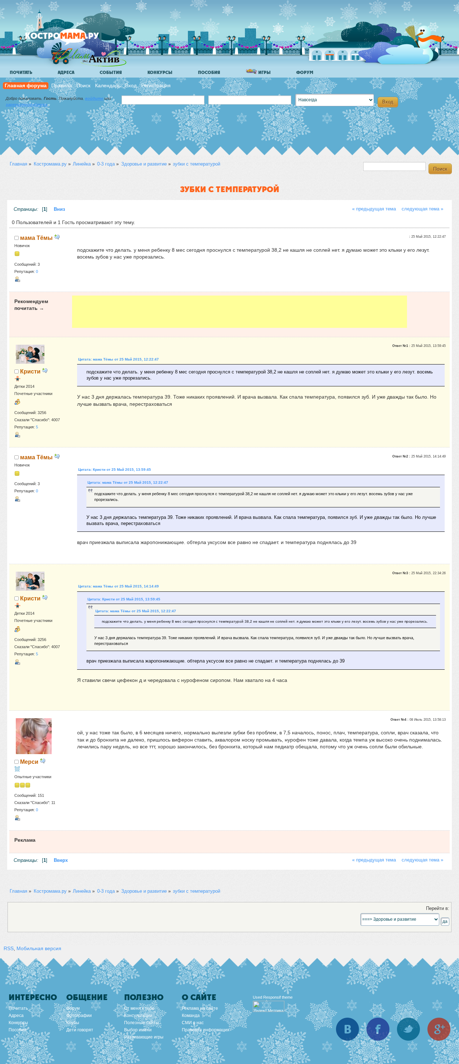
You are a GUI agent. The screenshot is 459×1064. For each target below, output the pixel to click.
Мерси (29, 761)
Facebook (377, 1029)
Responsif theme (278, 997)
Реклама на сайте (200, 1008)
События (111, 72)
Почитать (21, 72)
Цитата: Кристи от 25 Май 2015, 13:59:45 (114, 469)
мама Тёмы (36, 237)
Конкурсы (159, 72)
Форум (304, 72)
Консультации (138, 1015)
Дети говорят (79, 1029)
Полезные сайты (141, 1022)
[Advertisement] (239, 312)
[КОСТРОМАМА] (74, 39)
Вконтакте (347, 1029)
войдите (94, 98)
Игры (264, 72)
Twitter (408, 1029)
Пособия (209, 72)
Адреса (66, 72)
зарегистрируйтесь (27, 104)
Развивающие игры (144, 1037)
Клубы (72, 1022)
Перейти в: (437, 908)
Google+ (438, 1029)
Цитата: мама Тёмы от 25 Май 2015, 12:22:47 (118, 359)
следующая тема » (422, 209)
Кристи (30, 371)
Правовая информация (206, 1029)
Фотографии (79, 1015)
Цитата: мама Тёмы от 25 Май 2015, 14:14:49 (118, 586)
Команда (191, 1015)
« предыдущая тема (374, 209)
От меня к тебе (139, 1008)
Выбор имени (138, 1029)
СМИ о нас (193, 1022)
